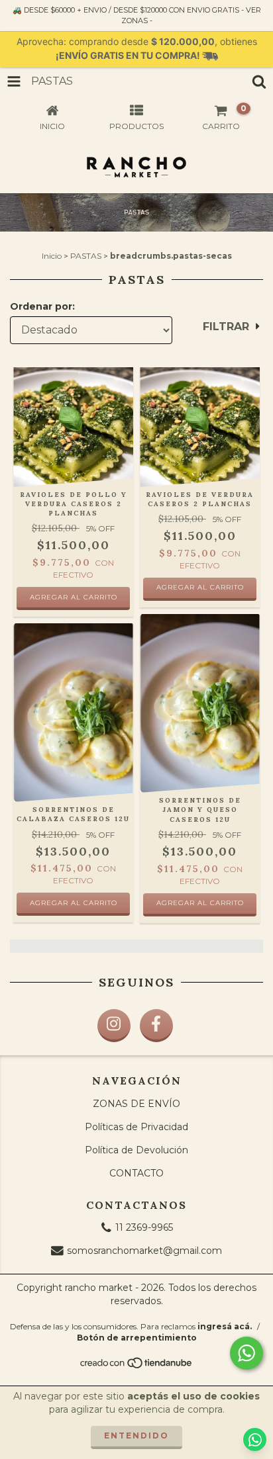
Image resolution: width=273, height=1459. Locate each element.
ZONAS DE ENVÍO (136, 1104)
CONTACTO (136, 1173)
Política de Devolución (136, 1150)
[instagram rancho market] (114, 1025)
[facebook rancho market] (156, 1025)
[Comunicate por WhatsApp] (246, 1353)
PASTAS (85, 256)
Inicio (52, 256)
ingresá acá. (224, 1326)
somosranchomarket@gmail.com (144, 1251)
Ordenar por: (42, 306)
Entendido (136, 1435)
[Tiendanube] (137, 1367)
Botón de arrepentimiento (137, 1338)
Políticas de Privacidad (136, 1127)
